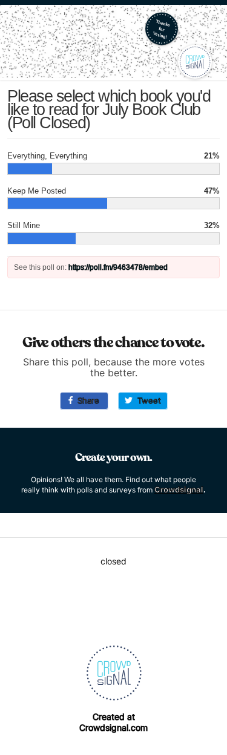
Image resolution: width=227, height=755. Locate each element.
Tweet (147, 400)
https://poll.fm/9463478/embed (118, 267)
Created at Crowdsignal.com (113, 722)
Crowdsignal (178, 489)
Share (86, 400)
